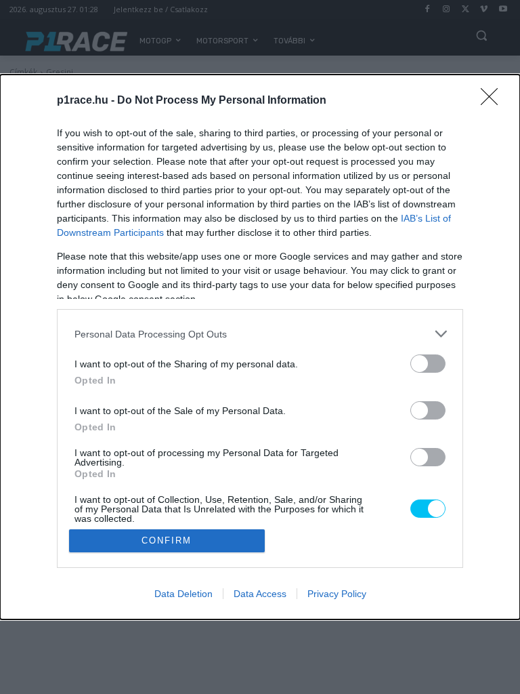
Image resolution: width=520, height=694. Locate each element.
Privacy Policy (336, 593)
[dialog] (260, 347)
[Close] (493, 101)
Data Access (260, 593)
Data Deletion (183, 593)
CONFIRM (167, 540)
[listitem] (260, 334)
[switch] (428, 363)
